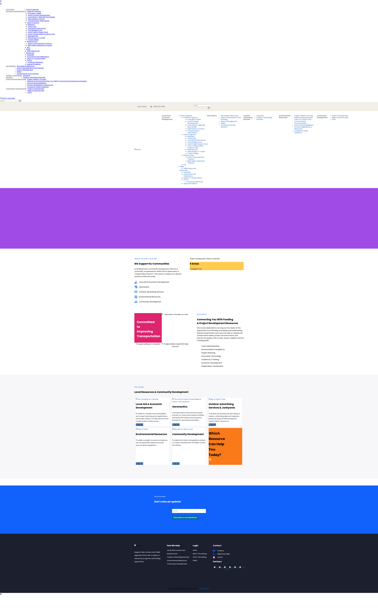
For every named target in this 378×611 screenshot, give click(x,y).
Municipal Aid (33, 36)
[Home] (137, 149)
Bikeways (31, 24)
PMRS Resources (33, 51)
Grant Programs (32, 9)
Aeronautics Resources (25, 66)
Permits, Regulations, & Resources (40, 85)
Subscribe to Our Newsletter (185, 517)
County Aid (32, 26)
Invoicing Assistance (35, 62)
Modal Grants (32, 41)
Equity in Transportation (36, 58)
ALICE (29, 92)
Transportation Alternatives (38, 21)
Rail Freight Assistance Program (40, 45)
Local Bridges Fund (35, 30)
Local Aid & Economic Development (15, 10)
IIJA (28, 47)
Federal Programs (34, 11)
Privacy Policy (204, 589)
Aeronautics (10, 66)
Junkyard (26, 75)
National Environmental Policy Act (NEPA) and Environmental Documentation (57, 81)
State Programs (33, 23)
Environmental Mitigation (36, 83)
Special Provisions (34, 64)
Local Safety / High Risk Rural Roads (41, 17)
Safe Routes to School (36, 19)
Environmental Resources (16, 79)
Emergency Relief (34, 13)
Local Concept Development (39, 15)
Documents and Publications (38, 57)
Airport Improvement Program (40, 43)
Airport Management (25, 70)
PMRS (28, 49)
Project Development (35, 89)
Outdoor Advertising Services (13, 76)
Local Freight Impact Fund (38, 32)
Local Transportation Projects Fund (41, 34)
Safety (19, 72)
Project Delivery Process (36, 79)
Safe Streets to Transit (36, 38)
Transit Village (33, 40)
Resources (30, 53)
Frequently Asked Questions (38, 87)
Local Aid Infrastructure (37, 28)
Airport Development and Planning (30, 68)
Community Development (16, 89)
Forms (29, 60)
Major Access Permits (35, 90)
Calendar (30, 55)
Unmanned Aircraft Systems (28, 74)
